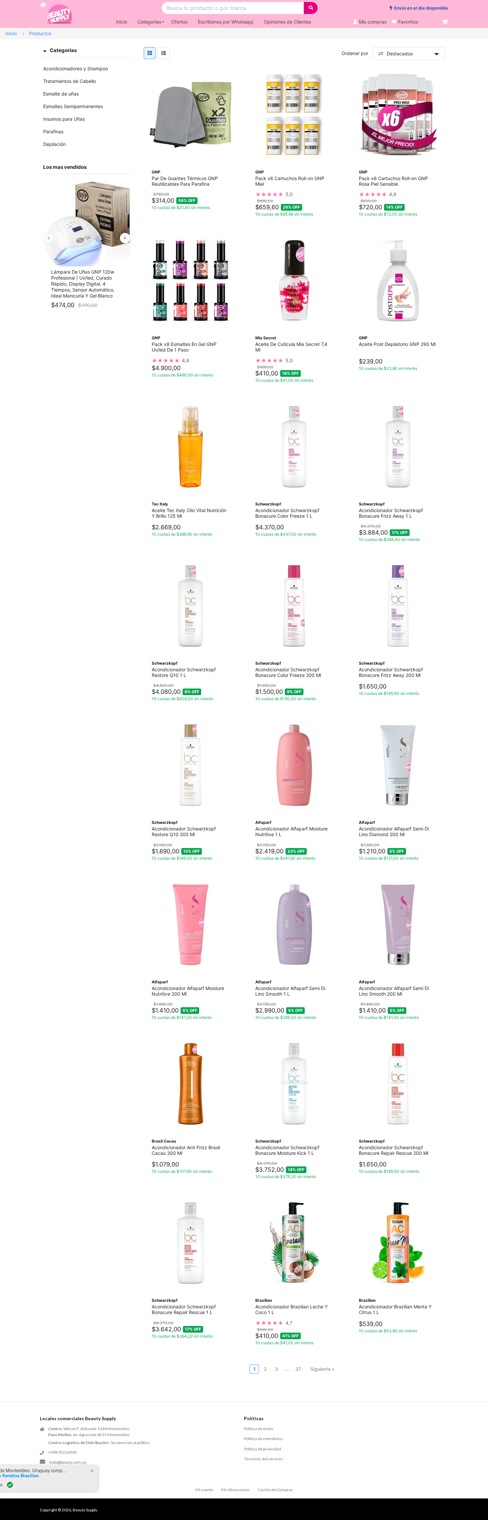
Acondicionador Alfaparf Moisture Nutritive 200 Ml (188, 991)
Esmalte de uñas (61, 94)
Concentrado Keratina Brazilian (72, 1475)
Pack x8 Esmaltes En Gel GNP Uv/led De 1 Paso (184, 347)
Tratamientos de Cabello (69, 81)
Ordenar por (355, 53)
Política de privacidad (262, 1448)
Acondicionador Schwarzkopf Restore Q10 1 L (184, 672)
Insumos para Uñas (64, 119)
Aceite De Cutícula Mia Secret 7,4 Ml (291, 347)
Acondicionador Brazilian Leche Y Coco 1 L (291, 1309)
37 (298, 1369)
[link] (294, 194)
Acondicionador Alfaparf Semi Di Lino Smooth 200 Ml (394, 991)
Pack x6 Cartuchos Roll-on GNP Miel (289, 181)
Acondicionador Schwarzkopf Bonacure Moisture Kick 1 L (287, 1150)
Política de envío (258, 1428)
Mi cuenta (204, 1489)
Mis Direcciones (235, 1489)
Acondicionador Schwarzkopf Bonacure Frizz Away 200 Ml (391, 672)
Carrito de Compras (275, 1489)
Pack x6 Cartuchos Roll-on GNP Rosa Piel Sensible (393, 181)
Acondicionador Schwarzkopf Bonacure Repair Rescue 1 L (184, 1309)
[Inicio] (43, 14)
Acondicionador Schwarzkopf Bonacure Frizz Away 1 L (391, 513)
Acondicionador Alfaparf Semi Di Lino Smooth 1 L (290, 991)
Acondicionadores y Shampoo (75, 68)
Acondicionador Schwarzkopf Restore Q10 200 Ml (184, 831)
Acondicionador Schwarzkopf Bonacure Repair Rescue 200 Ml (393, 1150)
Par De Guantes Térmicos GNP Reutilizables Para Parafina (185, 181)
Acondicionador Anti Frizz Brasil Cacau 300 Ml (186, 1150)
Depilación (54, 144)
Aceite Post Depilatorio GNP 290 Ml (397, 344)
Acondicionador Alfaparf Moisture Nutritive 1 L (291, 831)
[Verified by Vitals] (75, 1485)
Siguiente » (322, 1369)
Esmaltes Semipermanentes (73, 106)
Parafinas (53, 131)
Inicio (11, 33)
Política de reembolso (263, 1438)
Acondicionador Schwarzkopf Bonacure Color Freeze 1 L (287, 513)
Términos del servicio (263, 1458)
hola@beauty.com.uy (67, 1462)
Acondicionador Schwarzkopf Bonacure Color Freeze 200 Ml (288, 672)
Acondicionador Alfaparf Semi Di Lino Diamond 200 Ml (394, 831)
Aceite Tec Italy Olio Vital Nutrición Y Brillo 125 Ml (189, 513)
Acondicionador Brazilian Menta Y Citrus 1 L (395, 1309)
